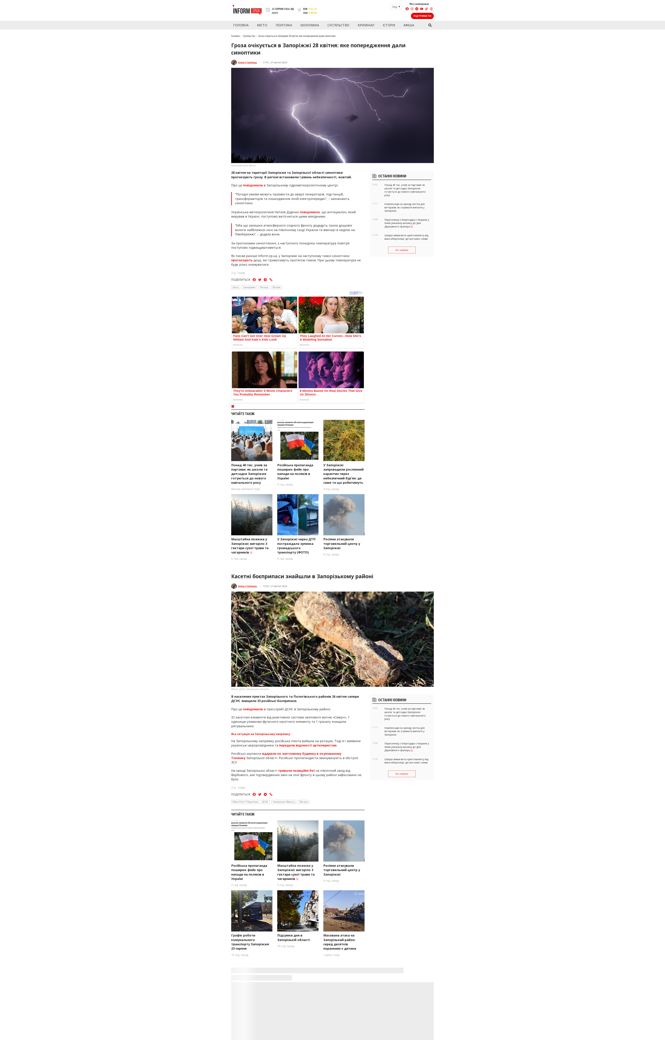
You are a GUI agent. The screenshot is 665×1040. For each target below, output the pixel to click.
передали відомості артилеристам (307, 745)
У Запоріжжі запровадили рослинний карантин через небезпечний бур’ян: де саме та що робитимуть (343, 474)
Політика (284, 25)
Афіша (409, 25)
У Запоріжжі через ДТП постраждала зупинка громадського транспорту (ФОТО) (296, 545)
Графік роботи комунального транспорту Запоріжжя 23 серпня (250, 942)
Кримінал (366, 25)
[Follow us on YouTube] (421, 9)
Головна (241, 25)
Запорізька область (284, 801)
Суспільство (338, 25)
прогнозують (242, 260)
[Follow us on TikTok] (426, 9)
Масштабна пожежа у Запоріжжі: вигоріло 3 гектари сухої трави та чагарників (250, 545)
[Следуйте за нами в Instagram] (412, 9)
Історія (389, 25)
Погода (264, 287)
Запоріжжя (249, 287)
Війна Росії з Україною (245, 801)
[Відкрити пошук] (430, 25)
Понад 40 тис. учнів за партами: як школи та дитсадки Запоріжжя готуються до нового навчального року (249, 474)
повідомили (253, 185)
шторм (276, 287)
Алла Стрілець (247, 62)
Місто (262, 25)
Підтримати (422, 15)
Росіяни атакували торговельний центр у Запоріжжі (341, 543)
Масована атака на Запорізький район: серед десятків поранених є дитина (339, 942)
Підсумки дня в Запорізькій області (293, 937)
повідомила (310, 212)
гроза (236, 287)
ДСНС (265, 801)
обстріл (303, 801)
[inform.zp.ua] (247, 10)
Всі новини (402, 250)
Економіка (309, 25)
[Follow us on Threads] (431, 9)
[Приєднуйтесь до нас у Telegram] (416, 9)
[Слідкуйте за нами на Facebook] (407, 9)
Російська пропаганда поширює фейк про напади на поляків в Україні (295, 471)
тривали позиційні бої (296, 770)
